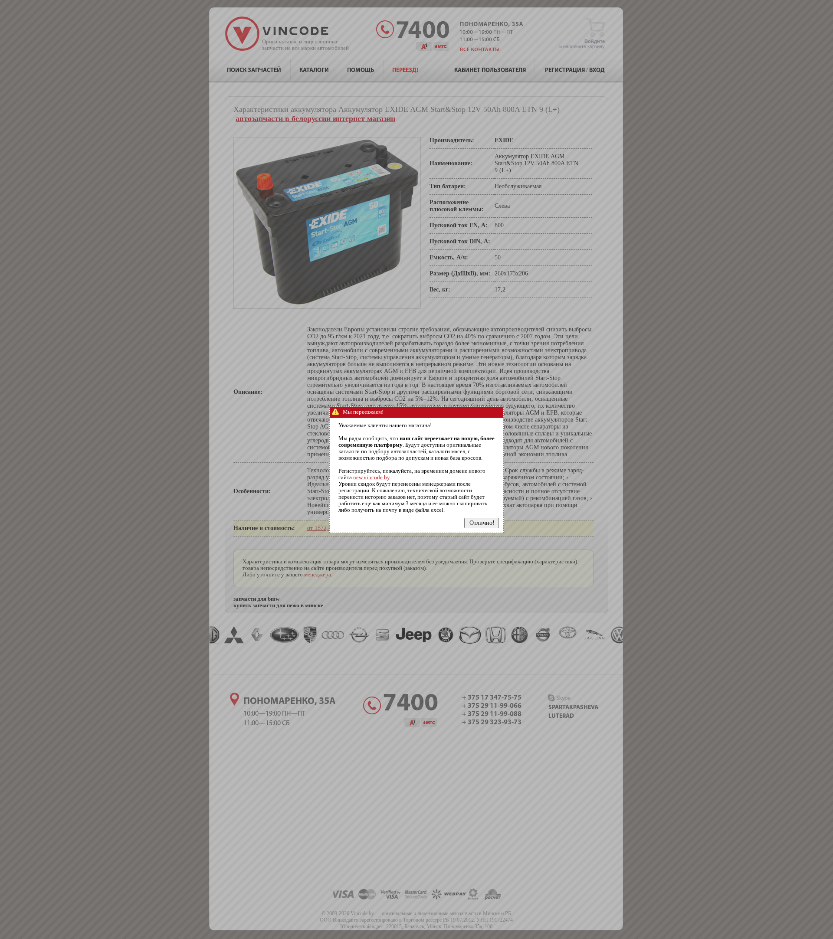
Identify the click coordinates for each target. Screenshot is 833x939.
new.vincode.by (371, 477)
